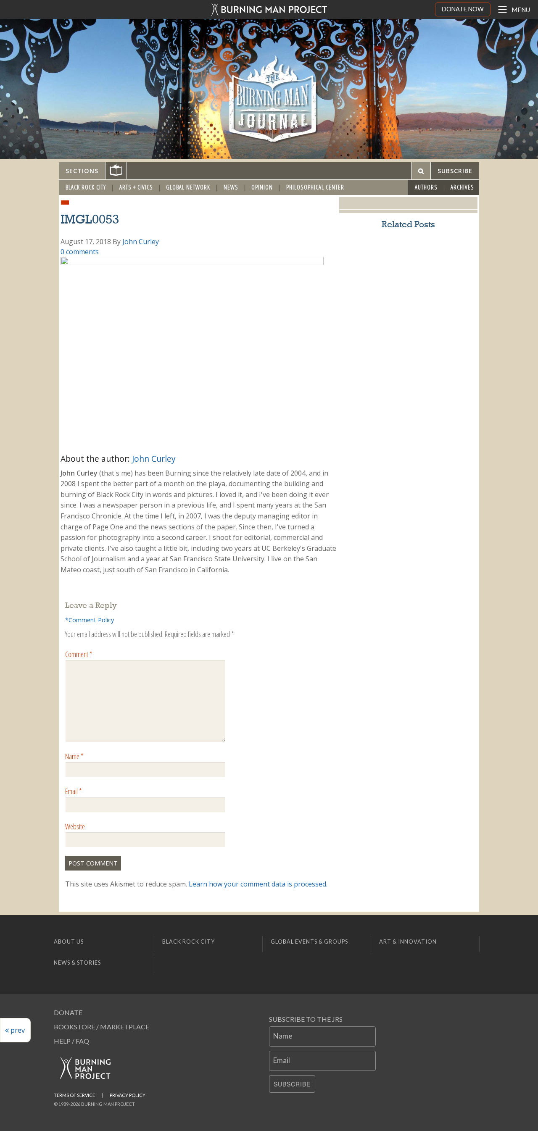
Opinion (262, 187)
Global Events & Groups (309, 941)
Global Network (188, 187)
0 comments (80, 251)
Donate (68, 1012)
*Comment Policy (89, 620)
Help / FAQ (71, 1041)
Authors (426, 187)
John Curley (140, 241)
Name (74, 756)
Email (73, 791)
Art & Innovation (408, 941)
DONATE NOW (463, 9)
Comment (78, 654)
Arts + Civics (136, 187)
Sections (82, 171)
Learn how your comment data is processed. (258, 884)
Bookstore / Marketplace (101, 1027)
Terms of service (74, 1095)
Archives (462, 187)
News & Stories (77, 962)
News (231, 187)
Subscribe (292, 1084)
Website (75, 826)
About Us (69, 941)
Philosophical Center (315, 187)
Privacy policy (127, 1095)
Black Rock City (86, 187)
